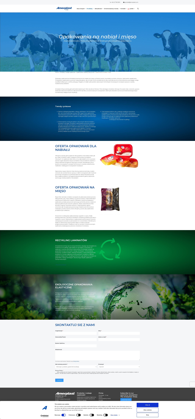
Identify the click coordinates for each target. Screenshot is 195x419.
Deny (147, 415)
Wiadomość (58, 349)
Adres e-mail (102, 337)
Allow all (147, 405)
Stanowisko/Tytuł (60, 337)
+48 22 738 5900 (115, 2)
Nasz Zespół (80, 8)
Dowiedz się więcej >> (86, 310)
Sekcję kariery (76, 361)
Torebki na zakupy (81, 400)
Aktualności (98, 8)
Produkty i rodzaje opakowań (67, 72)
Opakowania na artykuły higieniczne (86, 397)
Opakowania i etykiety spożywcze (85, 72)
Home (57, 72)
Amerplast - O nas (103, 395)
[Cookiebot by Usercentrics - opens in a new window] (44, 416)
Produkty (89, 8)
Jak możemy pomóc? (61, 364)
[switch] (78, 415)
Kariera (100, 397)
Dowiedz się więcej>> (60, 264)
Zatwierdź (59, 380)
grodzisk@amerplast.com (131, 2)
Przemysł (101, 364)
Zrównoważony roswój (105, 398)
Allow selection (148, 410)
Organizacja (59, 330)
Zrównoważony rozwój (111, 8)
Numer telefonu (60, 343)
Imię (99, 330)
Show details (114, 415)
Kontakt (123, 8)
